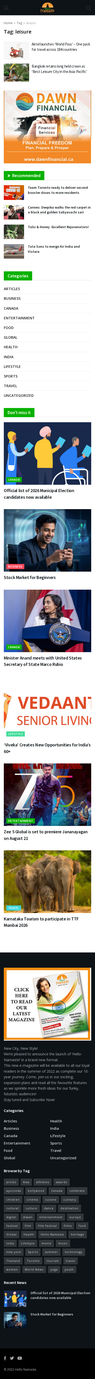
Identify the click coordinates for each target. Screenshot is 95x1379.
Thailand (13, 1261)
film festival (47, 1226)
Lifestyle (12, 366)
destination (70, 1208)
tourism (53, 1261)
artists (11, 1182)
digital (11, 1217)
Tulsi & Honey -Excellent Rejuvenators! (58, 227)
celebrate (77, 1191)
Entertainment (19, 318)
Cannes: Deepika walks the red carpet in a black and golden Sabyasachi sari (59, 210)
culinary (69, 1199)
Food (9, 327)
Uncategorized (19, 395)
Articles (12, 288)
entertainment (51, 1217)
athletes (42, 1182)
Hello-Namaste (52, 1234)
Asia (26, 1182)
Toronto (33, 1261)
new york (13, 1252)
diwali (27, 1217)
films (68, 1226)
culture (31, 1208)
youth (69, 1269)
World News (34, 1269)
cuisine (50, 1199)
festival (12, 1226)
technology (74, 1252)
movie (46, 1243)
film (28, 1226)
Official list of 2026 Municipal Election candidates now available (60, 1295)
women (12, 1269)
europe (75, 1217)
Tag (19, 23)
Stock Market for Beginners (30, 577)
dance (49, 1208)
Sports (10, 376)
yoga (54, 1269)
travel (70, 1261)
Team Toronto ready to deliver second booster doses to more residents (58, 190)
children (13, 1199)
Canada (11, 308)
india (10, 1243)
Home (8, 23)
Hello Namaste (25, 1369)
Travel (10, 385)
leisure (31, 23)
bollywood (36, 1191)
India (8, 356)
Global (10, 337)
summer (51, 1252)
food (82, 1226)
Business (12, 298)
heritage (77, 1234)
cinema (32, 1199)
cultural (12, 1208)
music (63, 1243)
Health (10, 346)
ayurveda (13, 1191)
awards (61, 1182)
